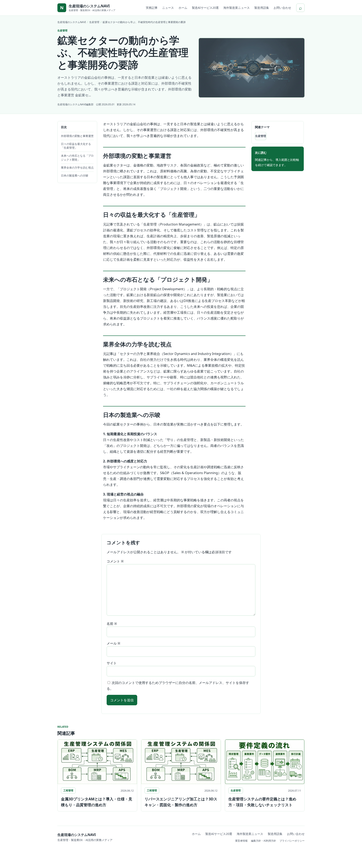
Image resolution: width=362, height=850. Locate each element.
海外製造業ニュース (236, 8)
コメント (115, 561)
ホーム (182, 8)
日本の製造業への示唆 (74, 175)
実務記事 (152, 8)
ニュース (168, 8)
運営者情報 (241, 840)
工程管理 (68, 790)
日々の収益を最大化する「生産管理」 (76, 146)
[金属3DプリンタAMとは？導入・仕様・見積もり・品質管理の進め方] (97, 761)
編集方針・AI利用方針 (263, 840)
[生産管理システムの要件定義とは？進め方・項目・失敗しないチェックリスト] (264, 761)
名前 (112, 623)
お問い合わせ (282, 8)
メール (113, 643)
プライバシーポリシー (292, 840)
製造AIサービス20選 (205, 8)
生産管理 (260, 136)
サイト (112, 663)
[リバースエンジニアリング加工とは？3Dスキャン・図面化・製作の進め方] (181, 761)
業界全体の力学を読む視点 (77, 167)
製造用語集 (261, 8)
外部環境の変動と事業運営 (77, 136)
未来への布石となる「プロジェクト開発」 (77, 157)
